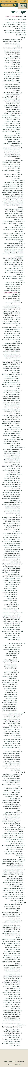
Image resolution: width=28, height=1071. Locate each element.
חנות (22, 1062)
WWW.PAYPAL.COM (10, 292)
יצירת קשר (17, 1062)
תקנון (9, 1064)
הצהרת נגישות (8, 1062)
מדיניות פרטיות (16, 1064)
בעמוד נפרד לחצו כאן (12, 16)
